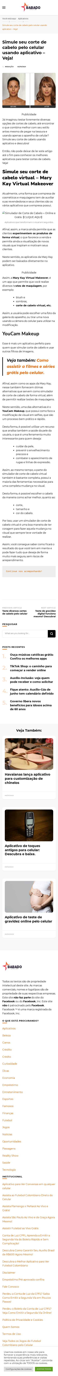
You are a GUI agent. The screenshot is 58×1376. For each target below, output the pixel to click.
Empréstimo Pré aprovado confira (23, 1279)
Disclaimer (8, 1272)
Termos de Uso (11, 1333)
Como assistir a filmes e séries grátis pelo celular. (31, 366)
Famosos (7, 1106)
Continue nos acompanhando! (24, 571)
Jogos (6, 1127)
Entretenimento (12, 1092)
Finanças (7, 1113)
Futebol (7, 1120)
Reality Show (10, 1155)
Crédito (7, 1049)
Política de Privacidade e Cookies (22, 1319)
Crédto (6, 1056)
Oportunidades (11, 1141)
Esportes (7, 1099)
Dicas (5, 1070)
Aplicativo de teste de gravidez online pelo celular (28, 919)
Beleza (6, 1035)
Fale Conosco (10, 1286)
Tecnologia (9, 1169)
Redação (9, 66)
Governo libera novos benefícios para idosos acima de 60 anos (31, 705)
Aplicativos (9, 1028)
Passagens (8, 1148)
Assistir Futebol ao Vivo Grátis (20, 1228)
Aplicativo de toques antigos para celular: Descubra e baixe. (22, 850)
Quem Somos (10, 1327)
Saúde (6, 1162)
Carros (6, 1042)
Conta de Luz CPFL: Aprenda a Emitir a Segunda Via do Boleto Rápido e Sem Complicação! (26, 1239)
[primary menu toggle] (3, 7)
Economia (8, 1077)
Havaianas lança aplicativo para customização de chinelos (27, 778)
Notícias (7, 1134)
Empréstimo (10, 1085)
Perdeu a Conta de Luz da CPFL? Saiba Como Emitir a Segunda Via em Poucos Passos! (26, 1297)
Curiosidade (9, 1063)
